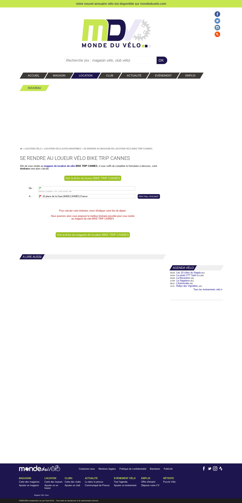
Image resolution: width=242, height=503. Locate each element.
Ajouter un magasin (29, 485)
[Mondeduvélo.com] (39, 470)
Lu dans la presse (94, 481)
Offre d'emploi (148, 481)
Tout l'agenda (120, 481)
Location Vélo (32, 148)
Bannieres (155, 469)
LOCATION (50, 478)
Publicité (168, 469)
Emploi (145, 478)
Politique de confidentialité (132, 469)
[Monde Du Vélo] (21, 148)
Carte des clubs (73, 481)
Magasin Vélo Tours (41, 495)
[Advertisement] (121, 119)
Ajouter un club (72, 485)
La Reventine (183, 278)
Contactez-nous (87, 469)
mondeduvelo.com (153, 4)
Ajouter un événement (125, 485)
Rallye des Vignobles (187, 286)
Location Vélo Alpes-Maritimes (62, 148)
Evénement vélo (125, 478)
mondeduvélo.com (35, 501)
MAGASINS (25, 478)
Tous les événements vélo (207, 289)
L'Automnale (182, 283)
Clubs (68, 478)
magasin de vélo (83, 218)
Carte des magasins (29, 481)
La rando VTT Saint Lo (188, 275)
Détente (168, 478)
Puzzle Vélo (169, 481)
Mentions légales (107, 469)
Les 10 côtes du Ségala (188, 272)
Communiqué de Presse (97, 485)
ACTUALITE (91, 478)
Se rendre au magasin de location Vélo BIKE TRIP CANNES (118, 148)
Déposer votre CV (150, 485)
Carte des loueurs (53, 481)
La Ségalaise (183, 280)
